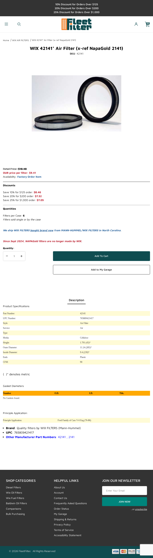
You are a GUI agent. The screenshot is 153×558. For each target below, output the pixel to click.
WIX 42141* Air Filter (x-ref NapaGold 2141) (54, 40)
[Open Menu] (6, 24)
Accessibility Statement (67, 535)
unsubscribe (141, 509)
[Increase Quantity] (21, 256)
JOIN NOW (124, 501)
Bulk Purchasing (15, 513)
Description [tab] (76, 300)
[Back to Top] (141, 534)
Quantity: (8, 248)
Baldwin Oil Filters (16, 503)
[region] (76, 158)
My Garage (60, 513)
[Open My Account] (136, 24)
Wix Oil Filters (14, 492)
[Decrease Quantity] (7, 256)
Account (59, 492)
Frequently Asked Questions (70, 503)
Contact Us (60, 498)
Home (6, 40)
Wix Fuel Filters (15, 498)
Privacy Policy (62, 524)
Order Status (61, 508)
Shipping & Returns (65, 519)
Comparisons (13, 508)
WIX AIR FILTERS (20, 40)
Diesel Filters (13, 487)
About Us (59, 487)
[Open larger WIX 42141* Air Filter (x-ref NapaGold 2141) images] (76, 103)
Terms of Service (64, 529)
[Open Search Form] (19, 24)
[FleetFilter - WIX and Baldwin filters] (76, 23)
